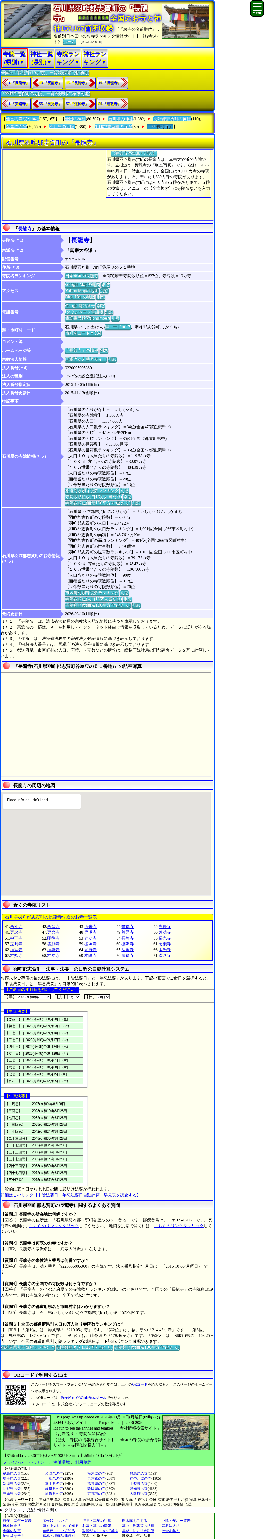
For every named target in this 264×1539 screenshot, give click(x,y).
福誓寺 (16, 950)
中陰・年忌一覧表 (176, 1521)
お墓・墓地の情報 (96, 1526)
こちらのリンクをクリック (54, 1226)
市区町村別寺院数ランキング (92, 593)
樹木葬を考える (134, 1521)
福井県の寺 (96, 1484)
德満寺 (127, 944)
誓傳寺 (127, 926)
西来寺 (90, 926)
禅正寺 (16, 938)
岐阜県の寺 (54, 1489)
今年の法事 (12, 1531)
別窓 (106, 284)
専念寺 (16, 932)
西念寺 (53, 926)
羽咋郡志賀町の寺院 (113, 126)
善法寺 (165, 932)
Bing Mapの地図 (80, 297)
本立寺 (53, 955)
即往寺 (53, 938)
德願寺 (53, 944)
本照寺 (16, 955)
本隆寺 (90, 955)
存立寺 (90, 938)
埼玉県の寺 (12, 1478)
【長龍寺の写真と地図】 (134, 153)
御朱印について (55, 1521)
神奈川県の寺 (140, 1478)
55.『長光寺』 (50, 104)
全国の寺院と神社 (22, 119)
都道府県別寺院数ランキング (92, 490)
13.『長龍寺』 (50, 83)
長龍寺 (25, 228)
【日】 (91, 997)
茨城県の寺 (54, 1473)
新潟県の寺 (12, 1484)
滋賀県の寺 (54, 1494)
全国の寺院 (16, 126)
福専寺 (53, 950)
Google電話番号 (80, 306)
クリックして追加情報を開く (31, 1510)
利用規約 (83, 1462)
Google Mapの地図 (82, 284)
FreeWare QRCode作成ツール (83, 1398)
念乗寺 (165, 944)
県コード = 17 (117, 327)
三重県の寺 (12, 1494)
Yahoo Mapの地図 (81, 291)
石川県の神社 (120, 119)
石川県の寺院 (62, 126)
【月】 (61, 997)
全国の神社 (75, 119)
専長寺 (165, 926)
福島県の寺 (12, 1473)
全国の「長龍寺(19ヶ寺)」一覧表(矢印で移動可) (45, 72)
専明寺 (90, 932)
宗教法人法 (171, 1526)
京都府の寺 (96, 1494)
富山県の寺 (54, 1484)
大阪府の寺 (139, 1494)
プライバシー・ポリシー (26, 1462)
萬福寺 (127, 955)
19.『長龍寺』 (109, 83)
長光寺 (165, 938)
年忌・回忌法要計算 (138, 1531)
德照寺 (90, 944)
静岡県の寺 (96, 1489)
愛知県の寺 (139, 1489)
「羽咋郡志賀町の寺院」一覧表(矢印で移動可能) (45, 93)
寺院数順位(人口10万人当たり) (93, 497)
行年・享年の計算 (96, 1521)
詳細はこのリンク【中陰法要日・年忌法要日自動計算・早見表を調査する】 (71, 1195)
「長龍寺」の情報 (81, 350)
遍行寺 (90, 950)
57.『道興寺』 (77, 104)
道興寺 (16, 944)
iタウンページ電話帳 (84, 312)
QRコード (140, 1384)
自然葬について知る (59, 1531)
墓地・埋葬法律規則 (59, 1536)
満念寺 (165, 955)
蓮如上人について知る (61, 1526)
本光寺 (165, 950)
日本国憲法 (12, 1526)
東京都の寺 (96, 1478)
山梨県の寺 (139, 1484)
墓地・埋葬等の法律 (138, 1526)
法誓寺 (127, 950)
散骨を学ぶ (171, 1531)
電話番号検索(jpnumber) (87, 318)
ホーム (69, 41)
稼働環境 (61, 1462)
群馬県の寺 (139, 1473)
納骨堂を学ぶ (13, 1536)
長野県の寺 (12, 1489)
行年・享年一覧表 (17, 1521)
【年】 (10, 997)
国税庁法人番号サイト (85, 359)
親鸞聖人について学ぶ (100, 1531)
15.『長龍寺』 (77, 83)
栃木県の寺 (96, 1473)
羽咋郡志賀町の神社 (172, 119)
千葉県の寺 (54, 1478)
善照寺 (127, 932)
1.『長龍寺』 (19, 83)
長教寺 (127, 938)
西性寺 (16, 926)
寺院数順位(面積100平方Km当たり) (97, 503)
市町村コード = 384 (83, 333)
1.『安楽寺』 (19, 104)
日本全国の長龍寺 (81, 276)
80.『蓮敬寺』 (109, 104)
